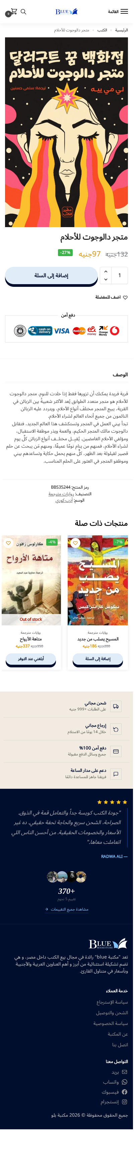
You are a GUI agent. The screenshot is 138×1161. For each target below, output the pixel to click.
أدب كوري (64, 500)
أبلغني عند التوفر (31, 659)
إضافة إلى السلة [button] (98, 659)
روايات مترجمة (61, 494)
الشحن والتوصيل (112, 1012)
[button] (12, 12)
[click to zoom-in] (66, 132)
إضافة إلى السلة (51, 275)
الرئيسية (121, 30)
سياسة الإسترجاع (112, 1002)
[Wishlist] (75, 543)
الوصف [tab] (120, 375)
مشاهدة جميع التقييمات (69, 910)
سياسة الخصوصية (110, 1023)
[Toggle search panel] (23, 11)
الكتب (102, 30)
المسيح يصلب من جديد (98, 639)
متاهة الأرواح (31, 639)
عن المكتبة (118, 1034)
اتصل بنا (120, 1044)
